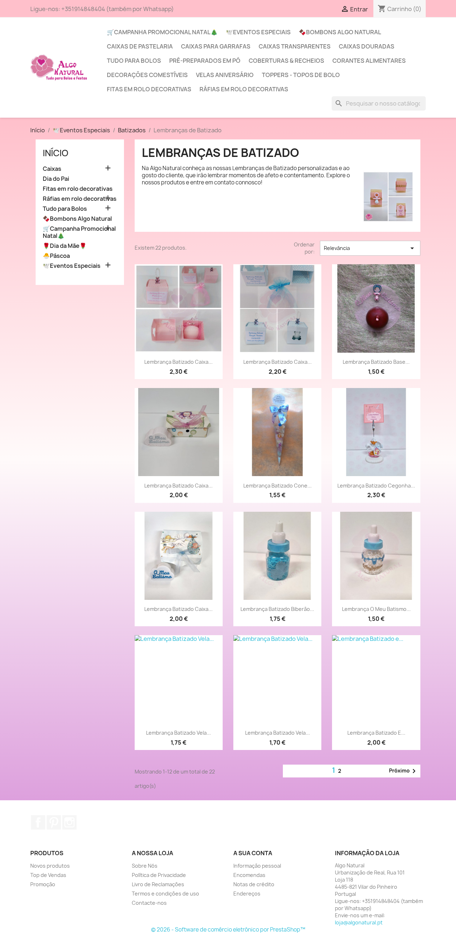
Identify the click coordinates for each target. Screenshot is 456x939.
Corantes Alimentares (369, 61)
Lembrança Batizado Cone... (277, 485)
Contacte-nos (149, 902)
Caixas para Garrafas (215, 46)
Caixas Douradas (366, 46)
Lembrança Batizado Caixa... (178, 361)
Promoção (42, 884)
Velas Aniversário (225, 75)
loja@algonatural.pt (359, 922)
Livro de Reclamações (158, 884)
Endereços (246, 893)
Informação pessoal (257, 865)
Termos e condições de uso (165, 893)
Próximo (403, 771)
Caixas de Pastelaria (140, 46)
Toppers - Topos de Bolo (301, 75)
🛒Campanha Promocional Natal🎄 (162, 32)
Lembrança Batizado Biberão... (277, 609)
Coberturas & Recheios (286, 61)
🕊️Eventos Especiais (258, 32)
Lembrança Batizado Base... (376, 361)
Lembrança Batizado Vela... (178, 732)
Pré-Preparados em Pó (204, 61)
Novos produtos (50, 865)
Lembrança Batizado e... (376, 732)
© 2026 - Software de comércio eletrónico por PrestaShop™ (228, 929)
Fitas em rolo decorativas (149, 89)
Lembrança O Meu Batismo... (376, 609)
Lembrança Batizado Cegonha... (376, 485)
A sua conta (252, 853)
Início (55, 153)
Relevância (370, 248)
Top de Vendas (48, 875)
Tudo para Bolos (134, 61)
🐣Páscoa (56, 256)
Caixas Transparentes (295, 46)
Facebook (38, 822)
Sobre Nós (144, 865)
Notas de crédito (253, 884)
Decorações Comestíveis (147, 75)
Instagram (69, 822)
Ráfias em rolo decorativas (244, 89)
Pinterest (54, 822)
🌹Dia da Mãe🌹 (65, 246)
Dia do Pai (56, 179)
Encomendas (249, 875)
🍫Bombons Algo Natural (340, 32)
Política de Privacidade (159, 875)
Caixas (52, 169)
